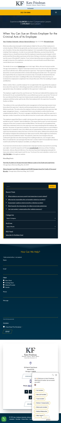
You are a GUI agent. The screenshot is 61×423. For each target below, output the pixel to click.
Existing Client (9, 283)
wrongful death (33, 148)
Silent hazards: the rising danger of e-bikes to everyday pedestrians (27, 206)
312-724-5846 (25, 12)
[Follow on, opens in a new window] (30, 392)
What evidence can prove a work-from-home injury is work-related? (27, 196)
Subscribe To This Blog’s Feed (14, 235)
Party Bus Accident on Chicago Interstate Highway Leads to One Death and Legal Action (28, 162)
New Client (8, 280)
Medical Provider (10, 285)
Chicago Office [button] (30, 376)
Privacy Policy (25, 419)
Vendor (7, 287)
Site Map (18, 419)
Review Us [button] (30, 404)
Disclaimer (6, 323)
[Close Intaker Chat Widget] (56, 375)
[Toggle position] (53, 375)
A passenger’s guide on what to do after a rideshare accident (25, 203)
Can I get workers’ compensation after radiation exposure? (25, 209)
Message (5, 300)
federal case (21, 66)
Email (5, 269)
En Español (30, 8)
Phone (5, 291)
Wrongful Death (49, 41)
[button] (56, 12)
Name (5, 260)
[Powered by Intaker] (48, 419)
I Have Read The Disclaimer (13, 327)
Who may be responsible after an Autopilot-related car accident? (26, 199)
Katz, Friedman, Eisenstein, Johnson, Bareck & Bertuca (19, 41)
